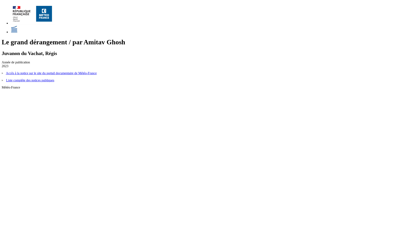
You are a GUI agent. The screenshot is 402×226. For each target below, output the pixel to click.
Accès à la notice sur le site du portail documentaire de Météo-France (51, 73)
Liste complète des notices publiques (30, 80)
